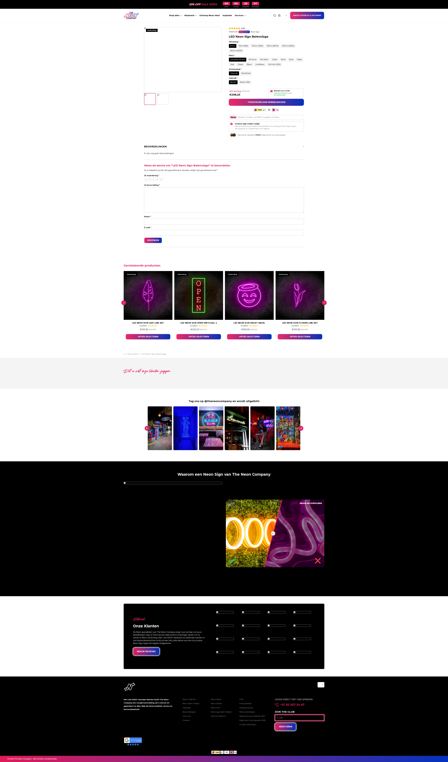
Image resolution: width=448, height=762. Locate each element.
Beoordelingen (189, 712)
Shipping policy (246, 708)
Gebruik (233, 78)
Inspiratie (227, 15)
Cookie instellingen (247, 724)
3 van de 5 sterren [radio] (153, 179)
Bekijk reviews (146, 651)
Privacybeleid (245, 703)
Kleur (232, 55)
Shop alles (174, 15)
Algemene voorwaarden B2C (252, 716)
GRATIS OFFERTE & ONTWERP (307, 15)
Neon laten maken (191, 703)
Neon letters (216, 703)
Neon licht (215, 708)
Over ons (187, 716)
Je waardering (151, 175)
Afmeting (234, 42)
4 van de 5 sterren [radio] (157, 179)
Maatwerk (189, 15)
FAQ (241, 699)
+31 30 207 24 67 (292, 704)
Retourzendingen (247, 712)
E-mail (147, 227)
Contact (186, 720)
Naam (147, 216)
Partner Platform (218, 716)
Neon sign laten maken (221, 712)
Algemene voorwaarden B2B (252, 720)
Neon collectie (189, 699)
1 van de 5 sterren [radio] (146, 179)
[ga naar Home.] (124, 354)
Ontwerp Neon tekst (209, 15)
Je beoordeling (152, 185)
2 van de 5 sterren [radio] (149, 179)
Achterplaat (235, 69)
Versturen (285, 726)
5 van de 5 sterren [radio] (161, 179)
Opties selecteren (148, 337)
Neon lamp (216, 699)
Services (239, 15)
